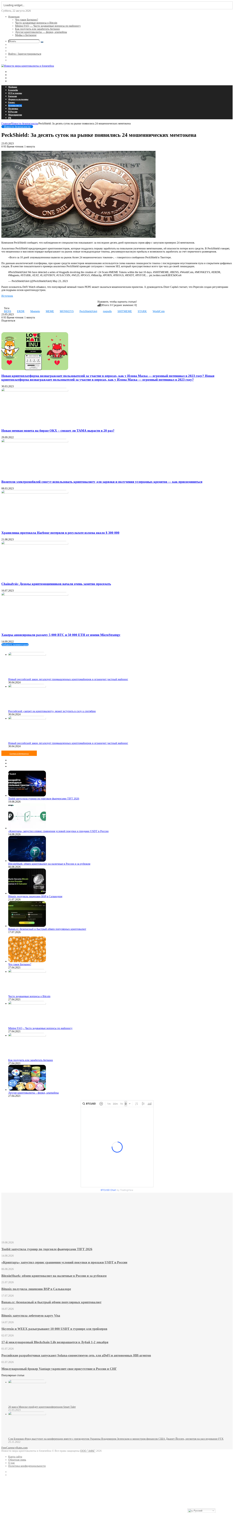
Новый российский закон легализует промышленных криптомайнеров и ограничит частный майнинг (68, 679)
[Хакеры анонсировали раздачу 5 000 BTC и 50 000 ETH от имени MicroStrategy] (34, 594)
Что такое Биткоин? (26, 19)
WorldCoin (159, 311)
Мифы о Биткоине (25, 35)
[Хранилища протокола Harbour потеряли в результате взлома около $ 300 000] (34, 492)
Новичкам (14, 16)
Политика (13, 108)
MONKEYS (67, 311)
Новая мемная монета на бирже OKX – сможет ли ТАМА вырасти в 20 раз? (57, 430)
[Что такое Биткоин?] (27, 961)
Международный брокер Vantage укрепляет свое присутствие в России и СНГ (59, 1369)
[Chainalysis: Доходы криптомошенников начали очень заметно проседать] (34, 543)
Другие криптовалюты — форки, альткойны (41, 32)
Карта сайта (15, 1456)
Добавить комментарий (15, 644)
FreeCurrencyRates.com (14, 1447)
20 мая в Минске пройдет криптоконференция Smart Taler (42, 1406)
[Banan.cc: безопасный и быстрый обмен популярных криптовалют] (27, 925)
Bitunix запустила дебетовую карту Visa (30, 1315)
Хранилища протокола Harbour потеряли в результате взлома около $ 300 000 (60, 532)
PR (9, 118)
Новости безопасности (24, 123)
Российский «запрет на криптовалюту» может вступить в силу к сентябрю (52, 711)
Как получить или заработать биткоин (37, 28)
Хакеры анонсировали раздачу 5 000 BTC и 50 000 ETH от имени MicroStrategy (60, 635)
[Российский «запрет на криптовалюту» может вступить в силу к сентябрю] (27, 686)
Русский (197, 1510)
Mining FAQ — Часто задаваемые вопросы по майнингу (48, 25)
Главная (6, 123)
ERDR (20, 311)
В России (12, 111)
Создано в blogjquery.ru (19, 754)
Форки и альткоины (18, 99)
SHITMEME (125, 311)
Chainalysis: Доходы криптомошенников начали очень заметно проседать (56, 584)
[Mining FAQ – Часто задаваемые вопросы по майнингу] (27, 1003)
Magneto (35, 311)
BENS (7, 311)
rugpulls (107, 311)
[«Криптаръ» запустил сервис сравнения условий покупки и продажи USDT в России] (27, 828)
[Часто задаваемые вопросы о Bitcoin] (27, 971)
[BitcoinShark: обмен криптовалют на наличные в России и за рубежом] (27, 860)
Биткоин (12, 96)
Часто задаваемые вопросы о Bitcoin (36, 22)
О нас (11, 1462)
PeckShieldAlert (88, 311)
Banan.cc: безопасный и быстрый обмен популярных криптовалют (47, 929)
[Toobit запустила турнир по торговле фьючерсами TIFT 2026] (27, 795)
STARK (142, 311)
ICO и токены (15, 93)
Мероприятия (15, 114)
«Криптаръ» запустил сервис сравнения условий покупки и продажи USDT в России (58, 831)
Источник (7, 295)
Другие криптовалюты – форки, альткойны (33, 1092)
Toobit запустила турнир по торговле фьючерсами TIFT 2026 (43, 798)
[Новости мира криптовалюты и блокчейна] (27, 65)
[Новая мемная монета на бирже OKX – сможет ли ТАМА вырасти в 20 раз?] (34, 390)
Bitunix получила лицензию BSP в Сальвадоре (35, 896)
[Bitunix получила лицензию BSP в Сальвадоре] (27, 893)
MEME (50, 311)
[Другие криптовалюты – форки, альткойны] (27, 1089)
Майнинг (12, 87)
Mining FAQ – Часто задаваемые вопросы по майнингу (40, 1028)
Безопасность (15, 105)
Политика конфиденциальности (27, 1465)
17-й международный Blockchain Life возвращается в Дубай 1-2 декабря (54, 1342)
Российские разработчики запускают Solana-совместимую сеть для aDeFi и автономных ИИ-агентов (76, 1355)
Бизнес (11, 102)
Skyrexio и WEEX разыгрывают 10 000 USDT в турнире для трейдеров (54, 1329)
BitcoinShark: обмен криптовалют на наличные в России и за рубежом (49, 863)
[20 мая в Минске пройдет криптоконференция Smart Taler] (27, 1382)
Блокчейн (13, 90)
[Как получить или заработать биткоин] (27, 1035)
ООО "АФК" (87, 1450)
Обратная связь (17, 1459)
